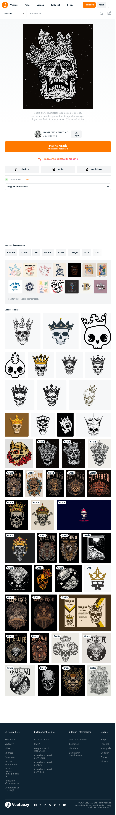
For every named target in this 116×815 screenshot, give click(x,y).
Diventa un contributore (75, 754)
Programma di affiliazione (41, 749)
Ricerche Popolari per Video (43, 770)
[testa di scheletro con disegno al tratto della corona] (90, 395)
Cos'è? (26, 179)
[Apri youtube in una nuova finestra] (64, 804)
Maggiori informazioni (17, 186)
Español (102, 743)
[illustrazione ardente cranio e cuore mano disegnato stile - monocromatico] (20, 680)
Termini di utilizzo (80, 805)
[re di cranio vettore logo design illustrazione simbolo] (84, 515)
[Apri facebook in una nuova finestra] (35, 804)
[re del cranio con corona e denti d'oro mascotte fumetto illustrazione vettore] (17, 425)
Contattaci (74, 743)
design (74, 252)
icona (61, 252)
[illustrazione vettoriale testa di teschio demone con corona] (65, 648)
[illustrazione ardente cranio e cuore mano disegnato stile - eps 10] (68, 578)
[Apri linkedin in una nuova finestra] (45, 804)
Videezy (9, 748)
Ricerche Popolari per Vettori (43, 756)
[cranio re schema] (43, 425)
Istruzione (10, 757)
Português (103, 748)
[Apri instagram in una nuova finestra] (40, 804)
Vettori (14, 4)
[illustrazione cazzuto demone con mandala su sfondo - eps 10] (17, 613)
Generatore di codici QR (12, 789)
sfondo (48, 252)
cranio (24, 252)
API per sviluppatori (11, 763)
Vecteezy (9, 743)
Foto (27, 4)
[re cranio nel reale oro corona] (41, 365)
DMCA (37, 743)
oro (97, 252)
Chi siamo (74, 748)
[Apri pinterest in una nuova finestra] (50, 804)
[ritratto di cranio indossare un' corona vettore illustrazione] (61, 331)
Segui (76, 135)
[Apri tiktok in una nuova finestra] (54, 804)
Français (102, 757)
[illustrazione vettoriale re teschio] (43, 578)
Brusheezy (10, 739)
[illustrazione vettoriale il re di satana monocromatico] (99, 680)
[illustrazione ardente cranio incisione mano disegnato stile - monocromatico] (96, 648)
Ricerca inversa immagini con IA (12, 772)
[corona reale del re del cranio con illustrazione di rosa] (19, 453)
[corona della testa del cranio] (97, 578)
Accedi (102, 4)
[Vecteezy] (5, 5)
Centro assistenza (78, 739)
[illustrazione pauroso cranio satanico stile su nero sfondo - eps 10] (48, 680)
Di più (70, 4)
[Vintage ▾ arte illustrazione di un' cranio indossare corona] (85, 613)
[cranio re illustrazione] (20, 548)
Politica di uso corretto (96, 807)
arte (86, 252)
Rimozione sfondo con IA (12, 782)
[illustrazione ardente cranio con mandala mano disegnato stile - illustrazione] (16, 648)
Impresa (9, 752)
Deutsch (102, 752)
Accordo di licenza (43, 739)
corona (11, 252)
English (102, 739)
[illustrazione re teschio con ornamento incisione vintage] (73, 680)
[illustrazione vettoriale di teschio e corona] (93, 425)
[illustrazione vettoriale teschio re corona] (16, 515)
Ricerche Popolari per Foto (43, 763)
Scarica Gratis (58, 147)
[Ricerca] (101, 13)
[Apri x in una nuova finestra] (59, 804)
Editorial (55, 4)
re (36, 252)
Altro (100, 761)
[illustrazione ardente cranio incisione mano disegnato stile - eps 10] (18, 578)
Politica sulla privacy (100, 805)
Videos (40, 4)
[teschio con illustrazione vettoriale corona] (65, 425)
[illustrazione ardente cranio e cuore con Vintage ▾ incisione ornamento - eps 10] (69, 548)
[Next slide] (104, 252)
